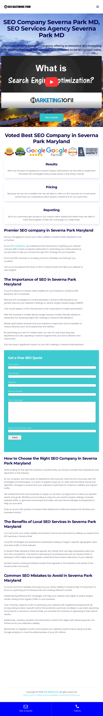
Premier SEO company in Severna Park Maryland (48, 230)
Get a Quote (51, 117)
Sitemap (75, 695)
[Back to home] (17, 6)
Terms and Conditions (34, 695)
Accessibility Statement (58, 695)
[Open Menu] (97, 6)
